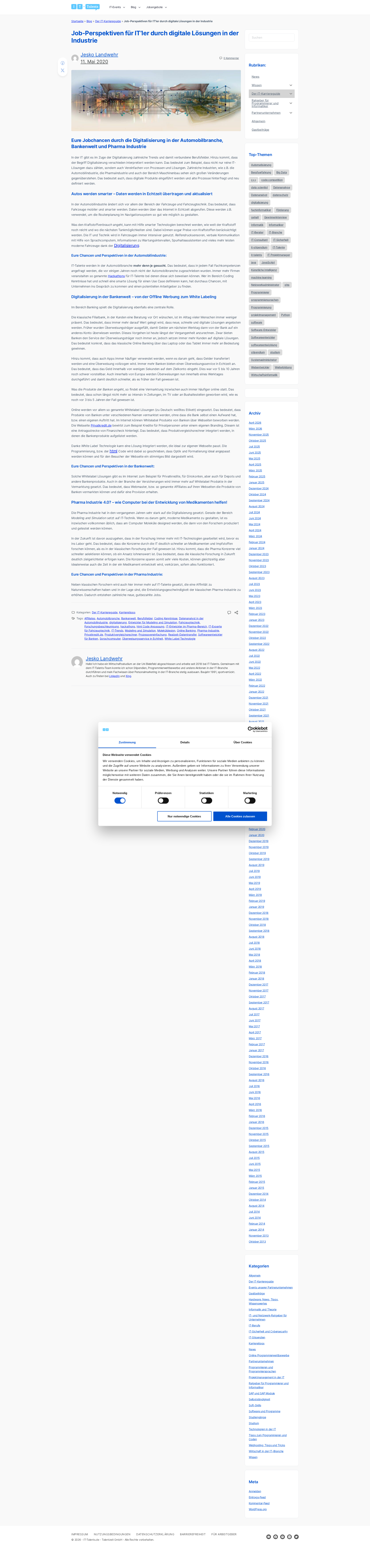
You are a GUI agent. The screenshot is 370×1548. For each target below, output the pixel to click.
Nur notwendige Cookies (184, 816)
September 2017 (259, 1002)
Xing (128, 676)
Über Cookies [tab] (243, 742)
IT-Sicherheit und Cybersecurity (268, 1331)
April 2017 (255, 1032)
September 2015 (259, 1146)
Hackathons (116, 276)
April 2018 (255, 960)
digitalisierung (118, 622)
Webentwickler (260, 367)
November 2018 (259, 918)
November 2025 (259, 434)
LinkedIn (114, 676)
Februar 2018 (257, 972)
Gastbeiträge (257, 1293)
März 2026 (255, 428)
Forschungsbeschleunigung (101, 626)
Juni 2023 (255, 590)
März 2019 (255, 894)
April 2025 (255, 464)
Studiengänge (257, 1417)
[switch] (163, 801)
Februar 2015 (257, 1181)
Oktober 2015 (257, 1140)
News (252, 1349)
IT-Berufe (254, 1325)
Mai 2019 (254, 882)
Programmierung (261, 307)
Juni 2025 (255, 452)
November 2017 (258, 990)
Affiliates (89, 618)
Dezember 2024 (259, 488)
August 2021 (256, 721)
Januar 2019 (256, 906)
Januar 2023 (256, 619)
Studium (254, 1423)
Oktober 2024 (257, 494)
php (287, 284)
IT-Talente (279, 247)
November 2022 (259, 631)
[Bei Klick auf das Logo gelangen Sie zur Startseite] (85, 7)
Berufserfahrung (261, 172)
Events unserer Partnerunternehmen (271, 1287)
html (113, 451)
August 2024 (257, 506)
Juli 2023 (254, 584)
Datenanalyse (281, 187)
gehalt (255, 217)
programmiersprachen (264, 299)
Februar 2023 (257, 613)
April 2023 (255, 602)
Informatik (257, 224)
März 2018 (255, 966)
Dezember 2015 (258, 1128)
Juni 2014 (255, 1217)
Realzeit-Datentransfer (182, 634)
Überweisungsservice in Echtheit (142, 638)
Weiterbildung (283, 367)
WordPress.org (258, 1509)
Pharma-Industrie (208, 630)
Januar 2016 (256, 1122)
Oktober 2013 (257, 1241)
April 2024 (255, 530)
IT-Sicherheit (280, 239)
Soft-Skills (255, 1405)
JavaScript (268, 262)
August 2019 (256, 865)
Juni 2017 (255, 1020)
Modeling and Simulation (140, 630)
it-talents (256, 254)
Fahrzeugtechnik (189, 622)
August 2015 (256, 1151)
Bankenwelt (128, 618)
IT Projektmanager (278, 254)
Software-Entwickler (263, 329)
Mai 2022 (254, 667)
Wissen (253, 1457)
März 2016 (255, 1110)
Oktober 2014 (257, 1199)
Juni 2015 (255, 1163)
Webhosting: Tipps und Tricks (267, 1445)
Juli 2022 (254, 655)
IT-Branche (275, 232)
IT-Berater (257, 232)
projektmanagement (263, 314)
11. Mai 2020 (94, 61)
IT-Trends (117, 630)
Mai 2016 (254, 1098)
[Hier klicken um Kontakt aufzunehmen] (268, 1537)
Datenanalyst (259, 194)
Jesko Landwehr (99, 54)
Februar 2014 (257, 1223)
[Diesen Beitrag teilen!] (236, 613)
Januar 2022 (256, 691)
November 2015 (259, 1134)
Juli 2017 (254, 1014)
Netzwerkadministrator (265, 284)
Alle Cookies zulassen (240, 816)
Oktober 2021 (257, 709)
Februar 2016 (257, 1116)
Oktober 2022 (257, 637)
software (256, 322)
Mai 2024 (254, 524)
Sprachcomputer (110, 638)
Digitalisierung (126, 245)
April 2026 (255, 422)
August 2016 (256, 1080)
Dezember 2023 (259, 554)
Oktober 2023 (257, 566)
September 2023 (259, 572)
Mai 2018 (254, 954)
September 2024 (259, 500)
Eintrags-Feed (257, 1497)
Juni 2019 (255, 877)
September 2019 (259, 859)
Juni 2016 (255, 1092)
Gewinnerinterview (275, 217)
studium (275, 352)
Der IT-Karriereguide (108, 21)
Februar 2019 (257, 900)
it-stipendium (259, 247)
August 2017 (256, 1008)
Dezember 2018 (258, 912)
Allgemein (255, 1275)
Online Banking (186, 630)
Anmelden (255, 1491)
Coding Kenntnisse (165, 618)
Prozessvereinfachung (153, 634)
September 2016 (259, 1074)
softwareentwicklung (264, 345)
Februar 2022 (257, 685)
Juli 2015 (254, 1157)
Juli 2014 (254, 1211)
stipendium (258, 352)
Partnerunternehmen (261, 1361)
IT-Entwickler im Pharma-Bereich (186, 626)
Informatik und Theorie (262, 1309)
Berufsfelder (145, 618)
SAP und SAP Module (262, 1393)
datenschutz (280, 194)
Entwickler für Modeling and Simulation (152, 622)
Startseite (77, 21)
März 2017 (255, 1038)
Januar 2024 (256, 548)
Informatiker (276, 224)
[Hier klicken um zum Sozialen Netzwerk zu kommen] (275, 1537)
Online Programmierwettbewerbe (269, 1355)
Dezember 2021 (258, 697)
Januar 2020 (256, 835)
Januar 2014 (256, 1229)
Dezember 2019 (258, 841)
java (253, 262)
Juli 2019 (254, 871)
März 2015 (255, 1175)
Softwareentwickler (263, 337)
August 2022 (256, 649)
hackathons (127, 626)
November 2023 (259, 560)
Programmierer (260, 292)
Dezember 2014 (258, 1193)
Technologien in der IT (262, 1429)
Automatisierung (261, 164)
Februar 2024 (257, 542)
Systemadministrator (264, 359)
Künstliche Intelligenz (264, 269)
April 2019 (255, 888)
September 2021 (259, 715)
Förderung (282, 210)
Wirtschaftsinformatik (264, 374)
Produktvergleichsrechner (121, 634)
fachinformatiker (261, 210)
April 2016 (255, 1104)
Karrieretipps (127, 612)
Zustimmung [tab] (127, 742)
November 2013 (259, 1235)
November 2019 (259, 847)
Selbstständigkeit (259, 1399)
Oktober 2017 (257, 996)
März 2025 (255, 470)
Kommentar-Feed (259, 1503)
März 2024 (255, 536)
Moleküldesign (166, 630)
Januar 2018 (256, 978)
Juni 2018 (255, 948)
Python (285, 314)
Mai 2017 (254, 1026)
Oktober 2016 (257, 1068)
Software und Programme (264, 1411)
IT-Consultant (259, 239)
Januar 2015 (256, 1187)
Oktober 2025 (257, 440)
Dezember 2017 (258, 984)
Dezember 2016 (258, 1056)
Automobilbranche (108, 618)
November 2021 (258, 703)
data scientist (259, 187)
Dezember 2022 (258, 625)
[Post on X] (62, 70)
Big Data (281, 172)
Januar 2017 (256, 1050)
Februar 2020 (257, 829)
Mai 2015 (254, 1169)
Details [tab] (185, 742)
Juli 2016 (254, 1086)
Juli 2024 (254, 512)
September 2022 (259, 643)
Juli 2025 (254, 446)
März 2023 (255, 608)
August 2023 (257, 578)
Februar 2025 (257, 476)
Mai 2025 (254, 458)
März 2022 (255, 679)
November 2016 (259, 1062)
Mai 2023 (254, 596)
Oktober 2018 (257, 924)
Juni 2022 (255, 661)
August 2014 (256, 1205)
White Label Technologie (180, 638)
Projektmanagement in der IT (266, 1377)
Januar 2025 (256, 482)
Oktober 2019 (257, 853)
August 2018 (256, 936)
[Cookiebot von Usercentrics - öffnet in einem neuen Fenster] (250, 729)
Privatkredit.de (101, 425)
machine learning (261, 277)
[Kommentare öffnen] (229, 613)
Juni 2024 (255, 518)
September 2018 (259, 930)
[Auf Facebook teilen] (62, 63)
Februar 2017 (257, 1044)
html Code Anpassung (150, 626)
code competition (272, 179)
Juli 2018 (254, 942)
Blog (89, 21)
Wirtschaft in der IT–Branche (266, 1451)
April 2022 (255, 673)
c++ (253, 179)
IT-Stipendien (257, 1337)
